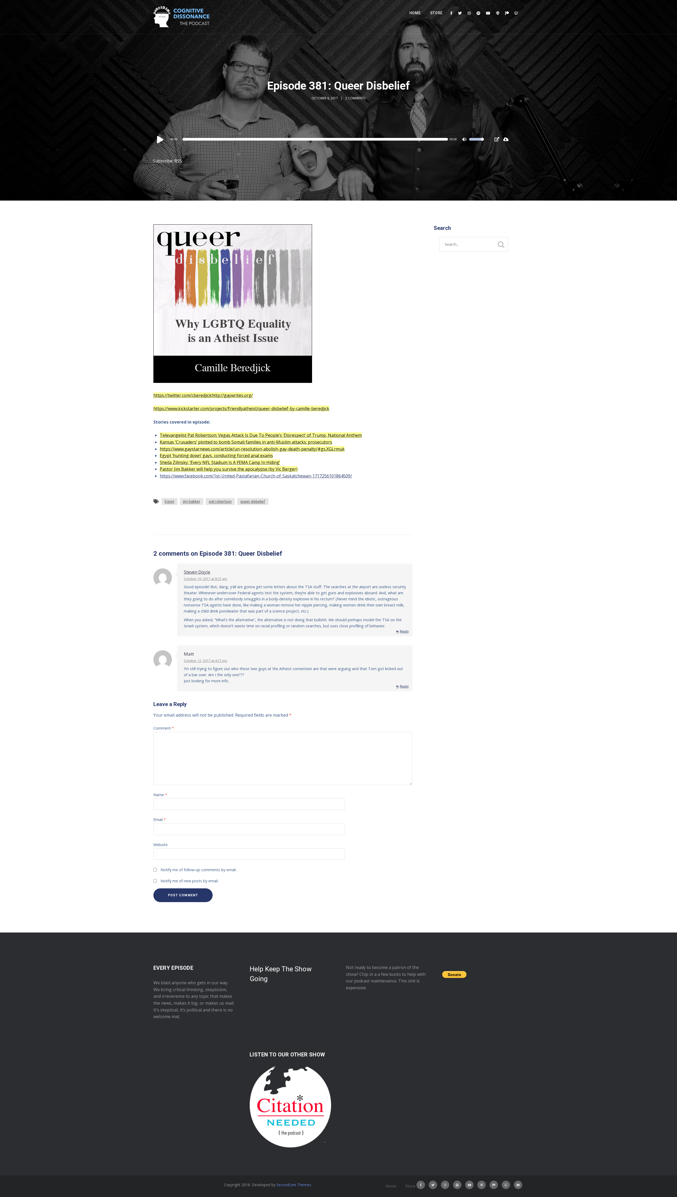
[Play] (160, 139)
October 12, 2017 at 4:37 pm (205, 660)
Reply (404, 631)
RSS (178, 161)
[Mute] (465, 140)
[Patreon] (507, 13)
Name (160, 794)
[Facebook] (451, 13)
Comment (163, 728)
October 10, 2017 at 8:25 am (205, 578)
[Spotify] (478, 13)
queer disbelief (252, 501)
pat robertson (220, 501)
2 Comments (355, 98)
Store (436, 13)
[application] (320, 139)
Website (160, 844)
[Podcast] (497, 13)
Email (159, 819)
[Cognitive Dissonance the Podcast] (181, 17)
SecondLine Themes (293, 1184)
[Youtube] (488, 13)
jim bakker (191, 501)
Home (415, 13)
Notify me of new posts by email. (189, 880)
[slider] (476, 142)
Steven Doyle (197, 572)
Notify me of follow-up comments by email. (198, 869)
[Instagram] (469, 13)
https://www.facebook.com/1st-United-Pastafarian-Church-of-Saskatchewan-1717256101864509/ (256, 476)
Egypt (169, 501)
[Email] (518, 1185)
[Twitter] (460, 13)
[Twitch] (516, 13)
